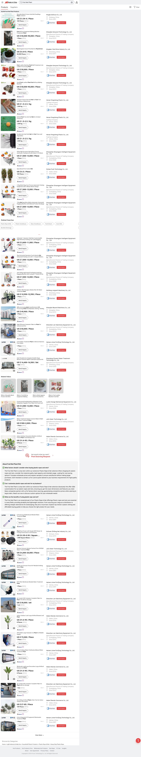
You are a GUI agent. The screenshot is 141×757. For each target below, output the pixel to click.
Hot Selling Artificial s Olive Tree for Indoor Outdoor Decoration (30, 700)
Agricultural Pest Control (25, 169)
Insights (64, 748)
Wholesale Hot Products (41, 748)
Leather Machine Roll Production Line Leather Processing (30, 65)
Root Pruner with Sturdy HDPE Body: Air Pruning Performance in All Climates (29, 531)
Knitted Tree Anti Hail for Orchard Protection (28, 117)
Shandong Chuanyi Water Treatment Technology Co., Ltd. (58, 359)
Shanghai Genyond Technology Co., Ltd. (59, 32)
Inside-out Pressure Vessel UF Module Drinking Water (30, 566)
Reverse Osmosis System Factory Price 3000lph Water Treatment (30, 549)
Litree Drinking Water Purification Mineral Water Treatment (30, 650)
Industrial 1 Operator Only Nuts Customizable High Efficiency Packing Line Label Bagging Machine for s (29, 238)
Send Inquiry (23, 25)
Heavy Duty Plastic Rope (9, 224)
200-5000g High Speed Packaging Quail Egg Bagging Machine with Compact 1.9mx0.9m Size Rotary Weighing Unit (30, 273)
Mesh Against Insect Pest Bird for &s (30, 49)
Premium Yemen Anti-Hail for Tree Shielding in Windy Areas (29, 100)
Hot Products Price (27, 748)
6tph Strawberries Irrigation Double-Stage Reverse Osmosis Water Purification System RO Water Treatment (30, 358)
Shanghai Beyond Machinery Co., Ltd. (58, 308)
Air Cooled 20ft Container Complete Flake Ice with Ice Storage (29, 684)
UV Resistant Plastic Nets (44, 224)
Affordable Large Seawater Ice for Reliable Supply (30, 633)
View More (39, 735)
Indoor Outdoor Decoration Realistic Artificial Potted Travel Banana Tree (29, 436)
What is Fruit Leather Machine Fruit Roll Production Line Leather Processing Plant (55, 395)
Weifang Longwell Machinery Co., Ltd (58, 290)
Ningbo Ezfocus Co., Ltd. (54, 15)
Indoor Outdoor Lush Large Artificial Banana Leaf (30, 616)
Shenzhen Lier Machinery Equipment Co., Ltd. (61, 325)
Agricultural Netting (8, 228)
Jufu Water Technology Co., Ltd (56, 419)
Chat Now (52, 23)
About (26, 751)
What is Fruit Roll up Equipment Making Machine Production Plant (24, 395)
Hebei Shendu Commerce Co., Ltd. (57, 436)
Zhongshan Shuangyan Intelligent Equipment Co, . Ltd (60, 153)
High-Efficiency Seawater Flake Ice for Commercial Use (29, 325)
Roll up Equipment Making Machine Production (28, 32)
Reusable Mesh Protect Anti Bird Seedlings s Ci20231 (29, 15)
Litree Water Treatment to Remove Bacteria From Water (30, 342)
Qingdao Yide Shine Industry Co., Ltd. (58, 49)
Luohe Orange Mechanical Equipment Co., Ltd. (61, 402)
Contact (52, 751)
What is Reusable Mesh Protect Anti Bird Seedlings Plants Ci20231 (8, 395)
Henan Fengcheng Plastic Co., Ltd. (57, 100)
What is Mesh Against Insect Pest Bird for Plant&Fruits (39, 395)
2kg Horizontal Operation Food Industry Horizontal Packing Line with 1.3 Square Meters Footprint (30, 256)
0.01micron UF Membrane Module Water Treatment (28, 515)
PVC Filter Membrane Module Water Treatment (30, 582)
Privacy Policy (44, 751)
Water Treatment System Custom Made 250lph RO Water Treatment (30, 419)
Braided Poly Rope (61, 224)
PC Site (58, 748)
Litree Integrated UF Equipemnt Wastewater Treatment (29, 718)
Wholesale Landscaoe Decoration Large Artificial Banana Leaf (30, 667)
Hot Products (16, 748)
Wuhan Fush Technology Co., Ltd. (57, 169)
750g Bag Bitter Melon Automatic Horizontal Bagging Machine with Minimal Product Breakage (30, 203)
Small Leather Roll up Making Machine (29, 83)
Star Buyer (52, 748)
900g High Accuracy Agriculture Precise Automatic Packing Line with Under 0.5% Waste (30, 152)
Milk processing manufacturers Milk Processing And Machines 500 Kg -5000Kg (30, 307)
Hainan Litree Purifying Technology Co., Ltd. (60, 342)
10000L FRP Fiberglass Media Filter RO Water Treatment (29, 290)
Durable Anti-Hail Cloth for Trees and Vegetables (29, 134)
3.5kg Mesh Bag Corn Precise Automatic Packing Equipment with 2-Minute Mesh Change (30, 185)
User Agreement (34, 751)
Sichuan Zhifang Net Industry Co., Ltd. (58, 531)
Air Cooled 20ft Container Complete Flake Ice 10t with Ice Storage (29, 598)
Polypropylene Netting (27, 224)
